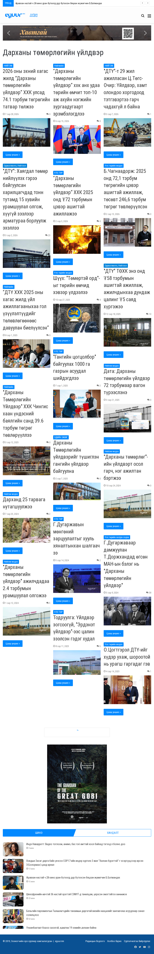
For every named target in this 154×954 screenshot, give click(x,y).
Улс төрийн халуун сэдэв (117, 537)
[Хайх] (143, 17)
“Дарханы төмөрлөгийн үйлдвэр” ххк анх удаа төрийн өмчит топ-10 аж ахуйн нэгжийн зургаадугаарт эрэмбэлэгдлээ (76, 92)
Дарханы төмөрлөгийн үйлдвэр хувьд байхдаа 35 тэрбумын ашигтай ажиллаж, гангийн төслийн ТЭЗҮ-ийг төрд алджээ (76, 720)
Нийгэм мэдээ (112, 365)
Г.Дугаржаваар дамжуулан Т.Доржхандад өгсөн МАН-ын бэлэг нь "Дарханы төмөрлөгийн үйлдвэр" (126, 564)
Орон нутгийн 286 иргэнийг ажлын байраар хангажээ (72, 813)
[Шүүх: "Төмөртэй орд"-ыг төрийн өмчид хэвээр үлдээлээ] (77, 318)
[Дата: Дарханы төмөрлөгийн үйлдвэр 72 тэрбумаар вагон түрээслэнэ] (127, 418)
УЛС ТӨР (58, 173)
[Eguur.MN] (21, 15)
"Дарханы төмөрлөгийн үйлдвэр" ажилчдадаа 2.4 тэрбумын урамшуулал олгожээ (26, 581)
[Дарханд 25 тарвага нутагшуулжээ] (26, 530)
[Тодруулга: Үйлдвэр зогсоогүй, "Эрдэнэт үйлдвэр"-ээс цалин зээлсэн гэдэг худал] (77, 662)
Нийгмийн (59, 65)
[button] (77, 33)
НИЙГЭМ (8, 65)
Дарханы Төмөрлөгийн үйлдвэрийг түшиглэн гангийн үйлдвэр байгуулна (76, 457)
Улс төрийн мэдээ (113, 165)
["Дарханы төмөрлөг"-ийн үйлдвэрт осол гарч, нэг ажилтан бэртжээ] (127, 504)
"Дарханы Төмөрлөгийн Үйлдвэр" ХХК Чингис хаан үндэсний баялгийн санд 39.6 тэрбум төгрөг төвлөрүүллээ (25, 413)
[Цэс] (149, 17)
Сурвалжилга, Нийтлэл (15, 165)
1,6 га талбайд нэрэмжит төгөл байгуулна (20, 817)
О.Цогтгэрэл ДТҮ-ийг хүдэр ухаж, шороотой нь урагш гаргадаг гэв (127, 657)
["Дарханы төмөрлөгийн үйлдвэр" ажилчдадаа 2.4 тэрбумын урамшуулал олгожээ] (26, 621)
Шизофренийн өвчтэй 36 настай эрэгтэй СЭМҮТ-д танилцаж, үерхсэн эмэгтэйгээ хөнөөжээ (62, 3)
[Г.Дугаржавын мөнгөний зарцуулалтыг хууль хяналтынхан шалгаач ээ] (77, 578)
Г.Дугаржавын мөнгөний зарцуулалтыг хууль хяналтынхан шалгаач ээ (76, 539)
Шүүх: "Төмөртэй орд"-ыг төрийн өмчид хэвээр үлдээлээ (76, 285)
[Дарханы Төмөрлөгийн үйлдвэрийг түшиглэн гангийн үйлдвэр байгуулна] (77, 491)
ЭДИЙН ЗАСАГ (61, 437)
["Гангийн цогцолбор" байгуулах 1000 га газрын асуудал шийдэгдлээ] (77, 404)
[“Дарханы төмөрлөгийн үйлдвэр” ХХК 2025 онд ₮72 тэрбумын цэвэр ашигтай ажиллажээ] (77, 239)
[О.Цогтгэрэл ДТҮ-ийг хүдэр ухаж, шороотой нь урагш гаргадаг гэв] (127, 689)
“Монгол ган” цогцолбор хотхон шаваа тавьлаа (21, 767)
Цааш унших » (13, 154)
